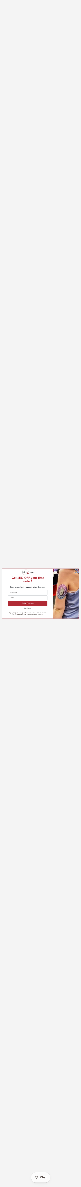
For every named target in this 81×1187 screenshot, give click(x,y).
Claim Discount (28, 603)
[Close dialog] (76, 571)
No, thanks (27, 608)
